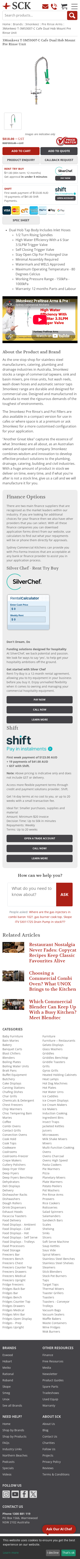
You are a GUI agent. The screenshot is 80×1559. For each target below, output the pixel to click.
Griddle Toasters (53, 1062)
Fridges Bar (10, 1293)
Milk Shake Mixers (54, 1139)
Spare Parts (50, 1386)
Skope (6, 1386)
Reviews (48, 1468)
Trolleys (47, 1306)
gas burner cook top (48, 917)
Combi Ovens (11, 1126)
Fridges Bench (12, 1297)
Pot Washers (50, 1190)
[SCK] (16, 5)
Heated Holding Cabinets (59, 1074)
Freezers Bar (11, 1254)
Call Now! (40, 848)
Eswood (7, 1355)
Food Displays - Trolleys (18, 1241)
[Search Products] (72, 15)
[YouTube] (15, 1494)
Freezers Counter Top (17, 1267)
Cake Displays (11, 1083)
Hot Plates (49, 1087)
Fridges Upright (13, 1327)
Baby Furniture (12, 1036)
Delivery (8, 1190)
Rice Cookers (51, 1203)
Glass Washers (52, 1049)
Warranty (48, 1405)
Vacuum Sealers (53, 1314)
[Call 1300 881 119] (54, 6)
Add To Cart (21, 151)
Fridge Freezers (13, 1284)
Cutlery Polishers (14, 1164)
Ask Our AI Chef (59, 1529)
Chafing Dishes (12, 1092)
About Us (48, 1424)
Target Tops (50, 1284)
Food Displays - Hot (15, 1233)
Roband (7, 1380)
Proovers (48, 1199)
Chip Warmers (12, 1109)
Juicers (47, 1130)
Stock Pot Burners (54, 1276)
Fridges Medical (13, 1310)
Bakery (7, 1045)
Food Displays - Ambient (19, 1224)
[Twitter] (33, 1494)
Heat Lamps (50, 1079)
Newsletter (49, 1374)
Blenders (8, 1057)
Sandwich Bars (52, 1220)
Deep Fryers (10, 1173)
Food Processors (13, 1246)
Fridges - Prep (12, 1323)
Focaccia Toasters (14, 1216)
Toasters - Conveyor (56, 1301)
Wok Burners (51, 1331)
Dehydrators (10, 1181)
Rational (8, 1374)
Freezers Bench (13, 1258)
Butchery (8, 1079)
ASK (64, 894)
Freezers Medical (14, 1276)
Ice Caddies (50, 1096)
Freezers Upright (13, 1280)
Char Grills (9, 1096)
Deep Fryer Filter (13, 1169)
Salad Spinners (52, 1211)
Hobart (7, 1361)
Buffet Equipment (14, 1074)
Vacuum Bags (51, 1310)
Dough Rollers (12, 1203)
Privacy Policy (51, 1461)
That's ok (68, 1552)
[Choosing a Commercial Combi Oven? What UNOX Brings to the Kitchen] (13, 977)
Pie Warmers (51, 1169)
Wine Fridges (51, 1327)
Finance (47, 1355)
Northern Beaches (14, 1455)
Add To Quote (59, 151)
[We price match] (67, 141)
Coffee (6, 1122)
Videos (6, 1474)
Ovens (46, 1152)
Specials (8, 1468)
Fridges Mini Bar (13, 1314)
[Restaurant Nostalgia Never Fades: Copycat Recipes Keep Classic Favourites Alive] (13, 949)
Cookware (9, 1147)
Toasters (48, 1297)
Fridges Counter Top (16, 1301)
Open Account (65, 198)
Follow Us (48, 1449)
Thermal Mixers (53, 1288)
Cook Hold (9, 1139)
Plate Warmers (52, 1181)
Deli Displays (11, 1186)
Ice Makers (49, 1109)
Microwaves (50, 1134)
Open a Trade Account (39, 838)
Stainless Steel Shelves (58, 1263)
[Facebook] (24, 1494)
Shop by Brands (13, 1430)
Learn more (40, 719)
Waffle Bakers (51, 1318)
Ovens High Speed (55, 1160)
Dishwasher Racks (14, 1194)
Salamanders (51, 1216)
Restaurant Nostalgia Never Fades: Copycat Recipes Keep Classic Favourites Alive (52, 952)
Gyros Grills (50, 1070)
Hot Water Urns (53, 1092)
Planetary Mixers (53, 1177)
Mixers (47, 1143)
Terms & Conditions (56, 1474)
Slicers (46, 1237)
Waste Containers (54, 1323)
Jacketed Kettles (53, 1126)
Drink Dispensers (14, 1207)
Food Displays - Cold (16, 1229)
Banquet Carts (12, 1049)
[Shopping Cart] (64, 6)
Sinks (46, 1233)
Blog (45, 1430)
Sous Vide (49, 1250)
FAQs (5, 1442)
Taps (45, 1280)
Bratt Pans (9, 1070)
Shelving (48, 1229)
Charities (48, 1442)
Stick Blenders (52, 1271)
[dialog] (40, 1547)
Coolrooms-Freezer (15, 1156)
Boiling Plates (11, 1062)
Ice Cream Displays (55, 1100)
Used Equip (50, 1399)
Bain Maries (10, 1040)
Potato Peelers (52, 1186)
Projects (47, 1455)
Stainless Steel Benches (58, 1258)
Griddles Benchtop (55, 1057)
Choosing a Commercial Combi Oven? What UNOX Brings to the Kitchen (52, 981)
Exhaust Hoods (12, 1211)
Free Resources (52, 1361)
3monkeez (32, 24)
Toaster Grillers (53, 1293)
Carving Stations (13, 1087)
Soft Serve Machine (55, 1241)
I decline (53, 1552)
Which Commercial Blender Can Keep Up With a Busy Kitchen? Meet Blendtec (53, 1009)
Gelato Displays (53, 1045)
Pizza (45, 1173)
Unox (5, 1399)
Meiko (6, 1367)
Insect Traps (50, 1122)
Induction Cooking (54, 1113)
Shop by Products (14, 1436)
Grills (46, 1066)
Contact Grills (11, 1130)
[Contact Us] (45, 6)
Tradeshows (50, 1393)
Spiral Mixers (51, 1254)
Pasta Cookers (52, 1164)
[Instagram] (6, 1494)
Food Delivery (11, 1220)
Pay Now (65, 178)
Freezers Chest (12, 1263)
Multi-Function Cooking (58, 1147)
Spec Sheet (21, 220)
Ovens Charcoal (53, 1156)
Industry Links (12, 1449)
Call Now (39, 709)
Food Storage (11, 1250)
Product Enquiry (21, 160)
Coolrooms (9, 1152)
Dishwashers (11, 1199)
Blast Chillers (11, 1053)
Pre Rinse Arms (52, 24)
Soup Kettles (51, 1246)
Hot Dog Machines (54, 1083)
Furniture (48, 1036)
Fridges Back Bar (13, 1288)
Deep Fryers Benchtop (17, 1177)
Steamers (48, 1267)
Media (46, 1367)
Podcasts (8, 1461)
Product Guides (53, 1380)
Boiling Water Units (15, 1066)
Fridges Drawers (13, 1306)
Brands (18, 24)
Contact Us (49, 1436)
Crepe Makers (12, 1160)
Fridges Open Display (17, 1318)
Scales (46, 1224)
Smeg (6, 1393)
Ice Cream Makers (54, 1104)
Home (6, 24)
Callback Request (59, 160)
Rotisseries (49, 1207)
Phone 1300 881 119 (16, 1513)
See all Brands (12, 1405)
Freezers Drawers (14, 1271)
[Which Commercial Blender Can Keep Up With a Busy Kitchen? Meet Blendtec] (13, 1006)
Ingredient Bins (53, 1117)
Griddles (48, 1053)
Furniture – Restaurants (58, 1040)
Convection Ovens (14, 1134)
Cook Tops (9, 1143)
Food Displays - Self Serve (20, 1237)
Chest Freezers (12, 1104)
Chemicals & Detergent (18, 1100)
